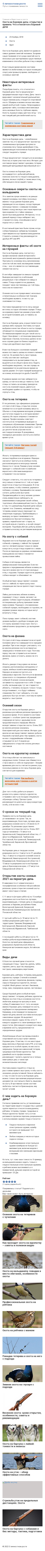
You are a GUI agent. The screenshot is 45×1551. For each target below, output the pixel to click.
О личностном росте (14, 3)
